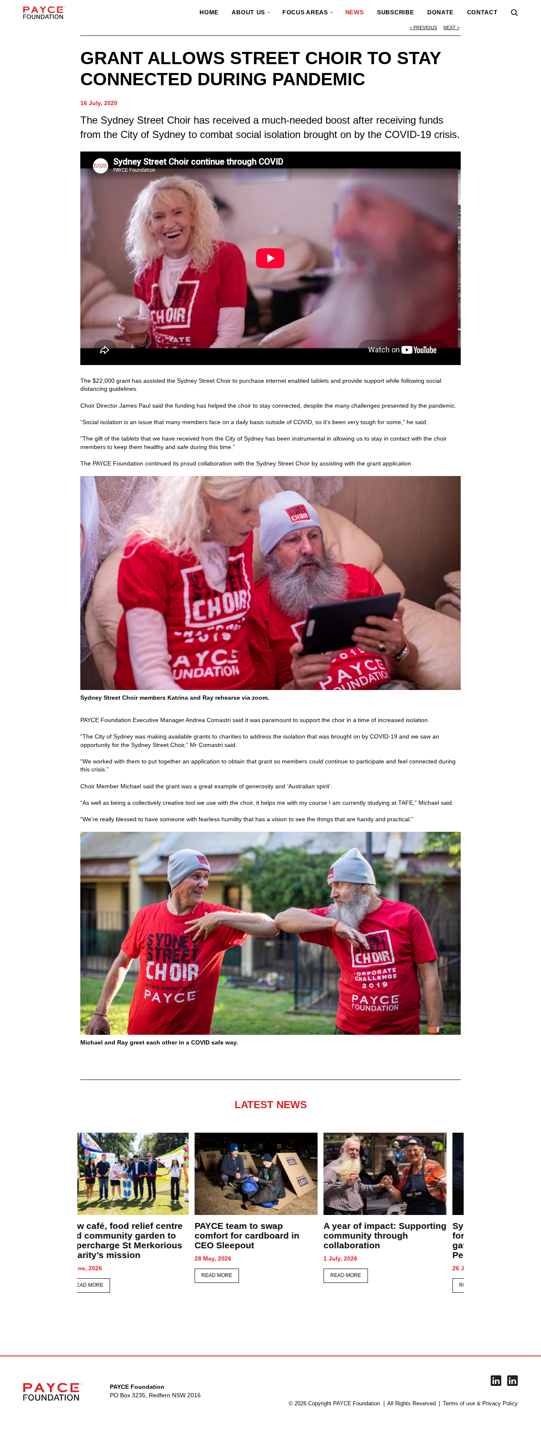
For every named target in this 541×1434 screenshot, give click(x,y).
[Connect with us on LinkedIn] (496, 1380)
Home (209, 12)
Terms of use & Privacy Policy (480, 1404)
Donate (440, 12)
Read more (102, 1275)
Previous (425, 27)
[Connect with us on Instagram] (512, 1380)
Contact (482, 12)
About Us (248, 12)
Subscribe (395, 12)
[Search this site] (514, 12)
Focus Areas (305, 12)
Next (449, 27)
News (354, 12)
